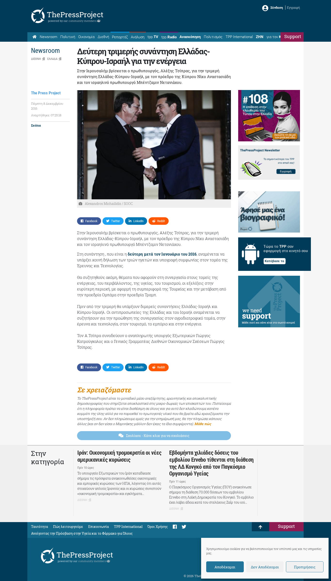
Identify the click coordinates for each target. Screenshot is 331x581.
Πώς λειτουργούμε (68, 526)
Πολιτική (67, 37)
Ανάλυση (137, 37)
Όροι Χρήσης (158, 526)
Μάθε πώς (202, 423)
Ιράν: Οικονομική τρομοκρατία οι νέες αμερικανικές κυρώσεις (119, 456)
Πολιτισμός (213, 37)
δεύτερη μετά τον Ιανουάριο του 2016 (162, 254)
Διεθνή (103, 37)
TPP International (239, 37)
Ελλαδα (52, 59)
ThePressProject (75, 14)
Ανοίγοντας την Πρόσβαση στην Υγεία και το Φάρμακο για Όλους (82, 533)
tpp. (153, 37)
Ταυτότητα (39, 526)
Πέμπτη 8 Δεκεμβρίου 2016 (47, 106)
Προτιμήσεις (304, 567)
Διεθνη (36, 59)
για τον (278, 37)
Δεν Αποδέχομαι (265, 567)
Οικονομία (86, 37)
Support (292, 36)
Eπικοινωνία (98, 526)
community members (83, 21)
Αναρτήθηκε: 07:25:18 (46, 115)
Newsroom (48, 37)
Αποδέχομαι (224, 567)
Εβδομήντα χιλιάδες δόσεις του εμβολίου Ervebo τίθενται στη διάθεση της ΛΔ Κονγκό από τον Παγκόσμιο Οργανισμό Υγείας (211, 463)
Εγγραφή (293, 7)
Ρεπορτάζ (120, 37)
